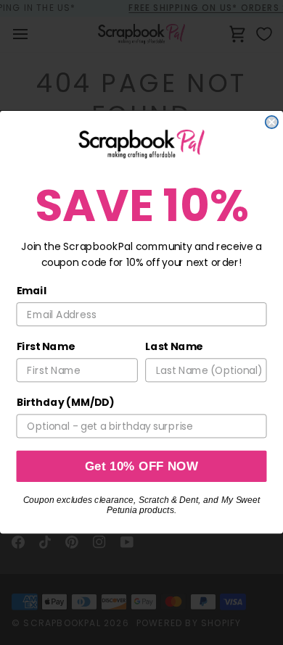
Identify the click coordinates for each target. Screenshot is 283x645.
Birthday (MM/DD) (66, 403)
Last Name (173, 347)
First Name (46, 347)
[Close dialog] (272, 122)
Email (32, 291)
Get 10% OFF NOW (142, 467)
